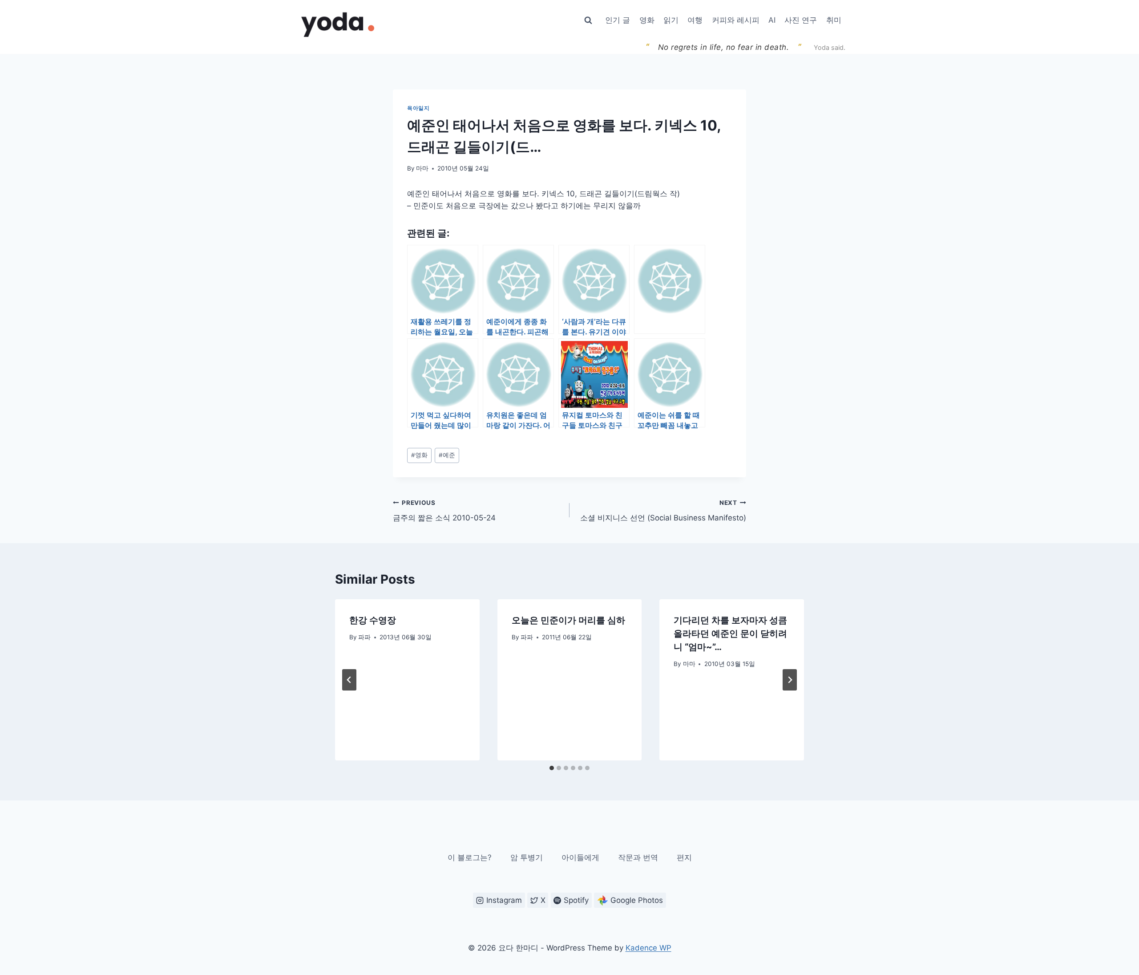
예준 (447, 455)
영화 (646, 20)
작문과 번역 (638, 857)
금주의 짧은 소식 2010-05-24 (444, 511)
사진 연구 (800, 20)
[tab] (551, 768)
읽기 (671, 20)
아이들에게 (580, 857)
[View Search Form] (588, 20)
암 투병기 (526, 857)
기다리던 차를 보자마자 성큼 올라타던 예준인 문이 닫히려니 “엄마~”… (730, 633)
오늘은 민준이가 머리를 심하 (568, 620)
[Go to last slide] (349, 680)
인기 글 (617, 20)
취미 (833, 20)
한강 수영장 (372, 620)
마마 (422, 168)
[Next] (790, 680)
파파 (364, 637)
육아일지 (418, 108)
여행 (695, 20)
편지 (684, 857)
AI (771, 20)
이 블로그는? (470, 857)
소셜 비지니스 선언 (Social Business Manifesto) (663, 511)
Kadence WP (648, 947)
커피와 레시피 (735, 20)
